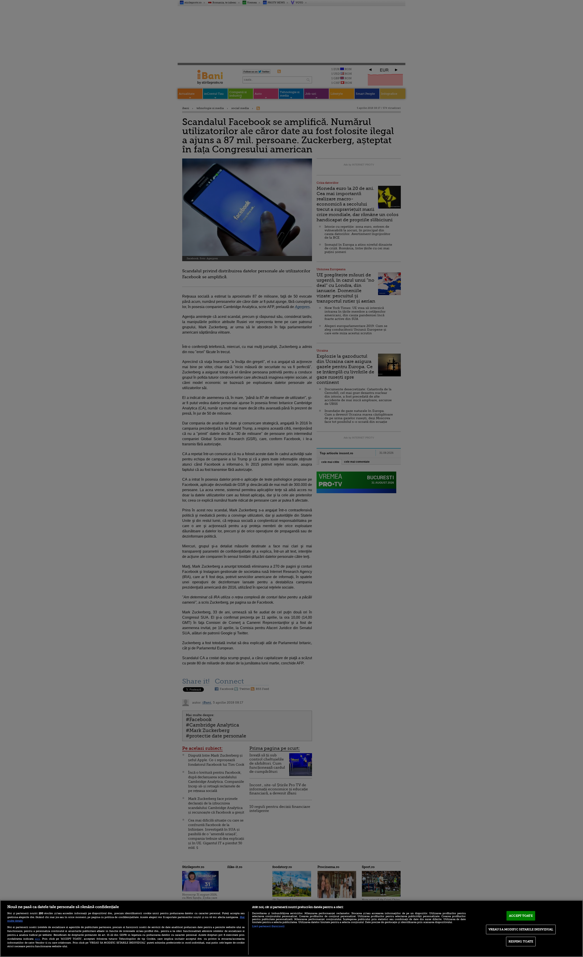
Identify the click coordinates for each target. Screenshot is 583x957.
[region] (291, 928)
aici (37, 938)
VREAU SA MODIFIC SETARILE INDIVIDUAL (520, 929)
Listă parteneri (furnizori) (268, 926)
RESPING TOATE (521, 941)
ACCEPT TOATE (521, 915)
